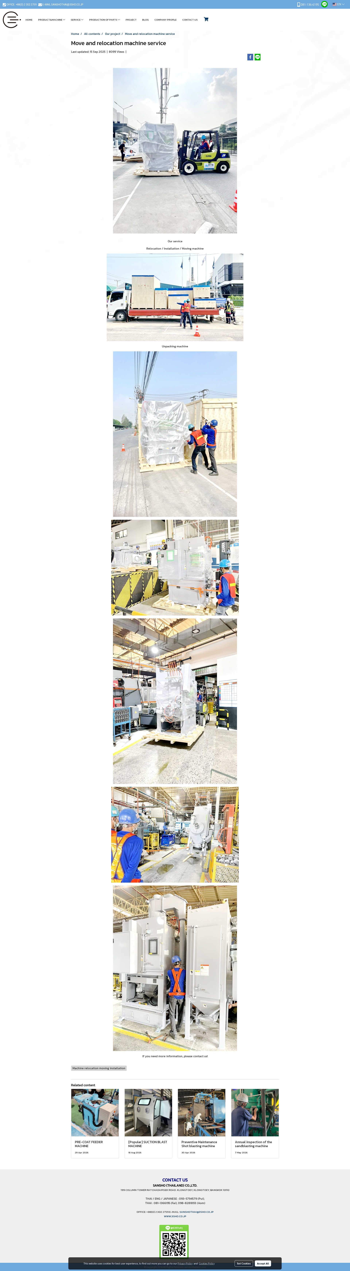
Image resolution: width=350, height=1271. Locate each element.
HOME (29, 20)
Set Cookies (244, 1263)
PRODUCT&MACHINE (50, 20)
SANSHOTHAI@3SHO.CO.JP (67, 4)
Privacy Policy (185, 1263)
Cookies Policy (207, 1263)
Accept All (263, 1263)
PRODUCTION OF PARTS (103, 20)
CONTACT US (190, 20)
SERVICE (76, 20)
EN (339, 4)
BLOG (145, 20)
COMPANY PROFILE (165, 20)
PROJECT (131, 20)
